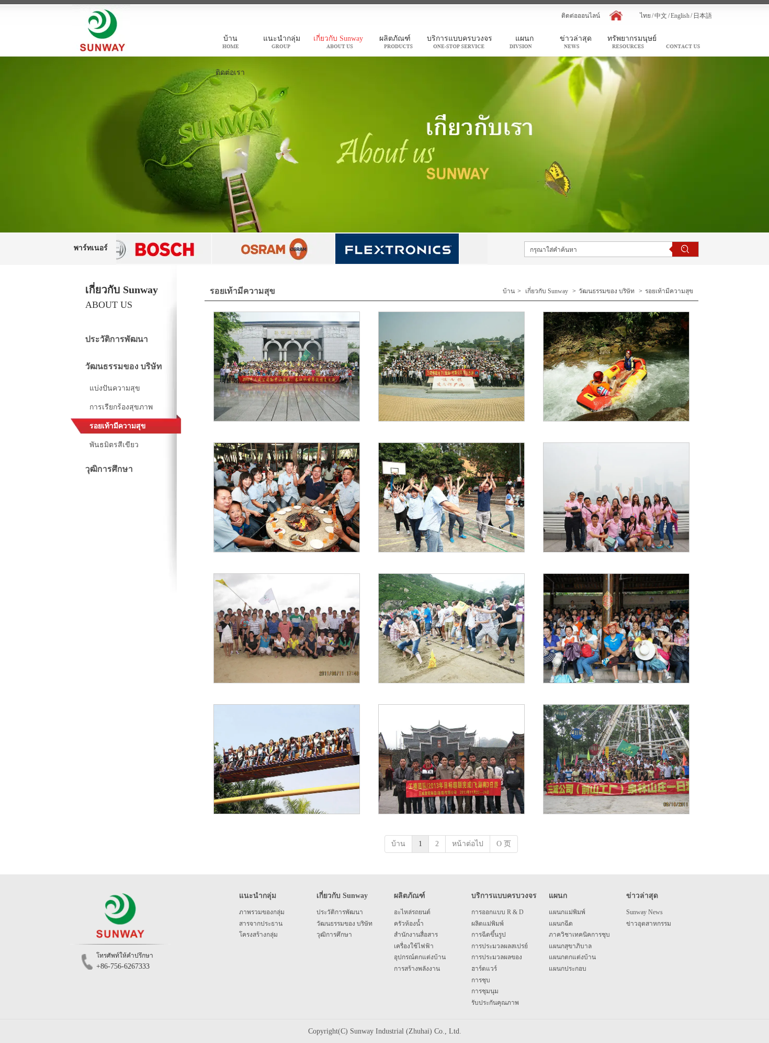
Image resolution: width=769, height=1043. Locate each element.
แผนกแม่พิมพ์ (567, 912)
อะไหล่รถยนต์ (412, 912)
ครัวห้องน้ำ (409, 923)
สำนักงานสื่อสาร (416, 934)
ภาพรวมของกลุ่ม (262, 912)
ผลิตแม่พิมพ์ (487, 923)
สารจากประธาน (260, 923)
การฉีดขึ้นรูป (488, 934)
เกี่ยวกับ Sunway (546, 291)
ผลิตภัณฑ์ (409, 896)
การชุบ (480, 980)
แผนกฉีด (561, 923)
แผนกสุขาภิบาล (570, 946)
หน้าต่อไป (467, 844)
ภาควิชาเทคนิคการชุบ (579, 934)
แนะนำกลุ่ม (257, 896)
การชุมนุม (485, 991)
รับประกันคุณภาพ (495, 1002)
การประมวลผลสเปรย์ (499, 946)
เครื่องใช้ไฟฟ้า (414, 946)
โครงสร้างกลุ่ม (258, 934)
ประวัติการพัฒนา (339, 912)
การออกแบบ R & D (497, 912)
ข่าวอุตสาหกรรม (648, 923)
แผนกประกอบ (567, 968)
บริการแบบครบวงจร (504, 896)
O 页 (503, 844)
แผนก (558, 896)
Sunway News (644, 912)
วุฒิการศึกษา (334, 934)
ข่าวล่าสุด (642, 896)
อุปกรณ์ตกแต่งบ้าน (420, 957)
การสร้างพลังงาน (417, 968)
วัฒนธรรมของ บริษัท (607, 291)
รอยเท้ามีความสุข (669, 291)
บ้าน (509, 291)
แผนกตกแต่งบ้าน (572, 957)
